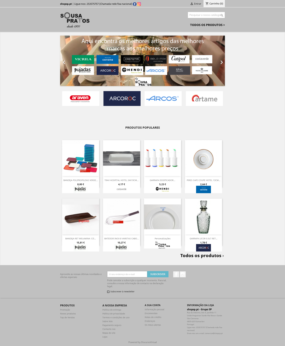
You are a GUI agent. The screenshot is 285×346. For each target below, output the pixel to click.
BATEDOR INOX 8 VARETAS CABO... (121, 238)
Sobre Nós (107, 321)
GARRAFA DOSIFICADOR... (162, 180)
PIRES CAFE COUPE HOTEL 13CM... (203, 180)
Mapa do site (108, 332)
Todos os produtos (202, 255)
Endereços (150, 321)
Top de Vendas (67, 317)
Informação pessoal (154, 309)
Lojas (104, 336)
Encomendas (151, 313)
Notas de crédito (153, 317)
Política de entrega (111, 309)
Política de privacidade (113, 313)
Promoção (65, 309)
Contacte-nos (108, 329)
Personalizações (163, 238)
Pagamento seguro (111, 325)
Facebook (176, 274)
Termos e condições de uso (115, 317)
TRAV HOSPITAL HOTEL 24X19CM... (121, 180)
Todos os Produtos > (207, 25)
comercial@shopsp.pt (214, 333)
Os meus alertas (153, 324)
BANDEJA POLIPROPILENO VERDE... (80, 180)
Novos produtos (68, 313)
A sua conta (152, 305)
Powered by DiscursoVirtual (142, 342)
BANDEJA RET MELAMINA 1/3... (80, 238)
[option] (142, 61)
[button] (72, 61)
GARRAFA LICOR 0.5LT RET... (203, 238)
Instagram (183, 274)
